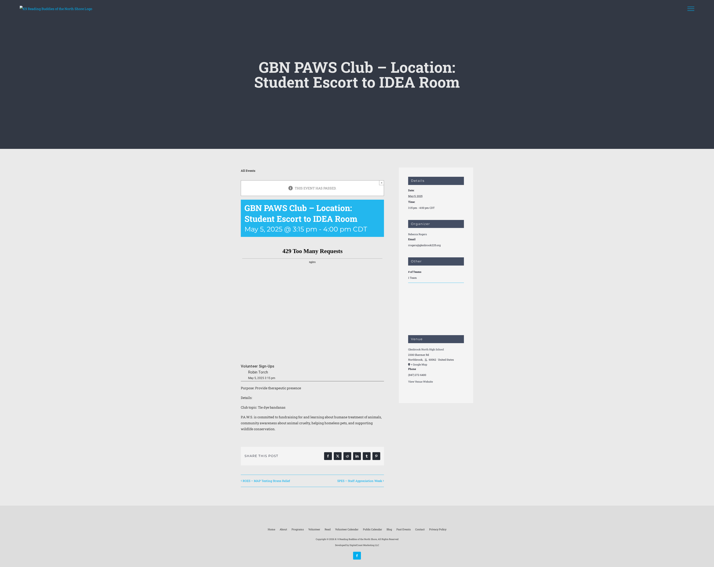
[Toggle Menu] (691, 9)
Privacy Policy (437, 529)
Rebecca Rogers (417, 234)
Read (328, 529)
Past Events (403, 529)
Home (271, 529)
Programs (298, 529)
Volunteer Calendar (346, 529)
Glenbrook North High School (426, 349)
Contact (420, 529)
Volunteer (314, 529)
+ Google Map (419, 364)
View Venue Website (420, 381)
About (283, 529)
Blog (389, 529)
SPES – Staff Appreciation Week (359, 481)
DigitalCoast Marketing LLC (364, 545)
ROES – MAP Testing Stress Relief (266, 481)
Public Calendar (372, 529)
